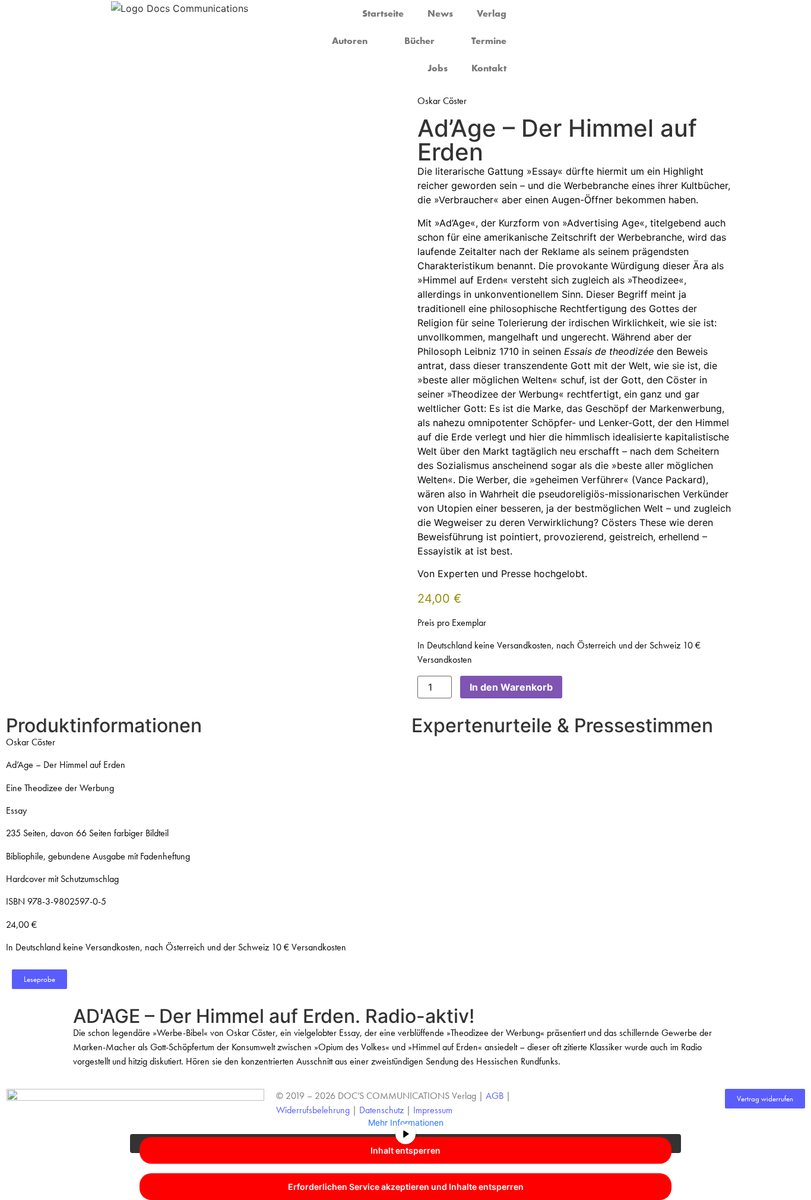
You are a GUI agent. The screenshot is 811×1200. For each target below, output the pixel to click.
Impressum (432, 1110)
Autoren (350, 40)
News (440, 13)
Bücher (419, 40)
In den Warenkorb (511, 687)
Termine (488, 40)
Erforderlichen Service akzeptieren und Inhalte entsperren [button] (406, 1187)
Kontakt (488, 68)
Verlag (491, 13)
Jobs (437, 68)
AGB (494, 1095)
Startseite (383, 13)
